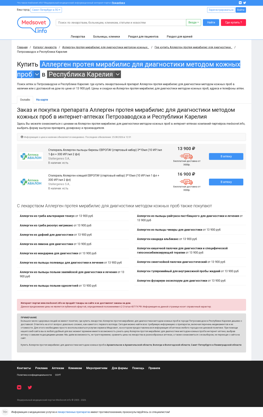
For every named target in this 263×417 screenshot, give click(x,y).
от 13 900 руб (56, 216)
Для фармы (120, 368)
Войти (240, 9)
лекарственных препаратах (73, 412)
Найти (211, 22)
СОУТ (58, 375)
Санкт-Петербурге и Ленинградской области (216, 345)
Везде (192, 22)
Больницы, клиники (106, 36)
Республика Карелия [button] (81, 74)
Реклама (41, 368)
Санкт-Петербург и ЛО (45, 9)
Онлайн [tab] (25, 99)
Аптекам (58, 368)
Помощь (138, 368)
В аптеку (226, 156)
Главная (22, 47)
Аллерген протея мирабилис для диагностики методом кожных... (105, 47)
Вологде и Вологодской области (171, 345)
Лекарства (78, 36)
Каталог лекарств (45, 47)
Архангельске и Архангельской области (129, 345)
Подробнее (118, 3)
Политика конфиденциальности (34, 375)
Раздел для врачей (179, 36)
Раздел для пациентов (143, 36)
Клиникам (75, 368)
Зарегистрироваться (221, 9)
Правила (154, 368)
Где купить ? (233, 22)
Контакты (24, 368)
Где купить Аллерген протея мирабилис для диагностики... (193, 47)
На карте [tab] (42, 99)
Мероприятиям (96, 368)
